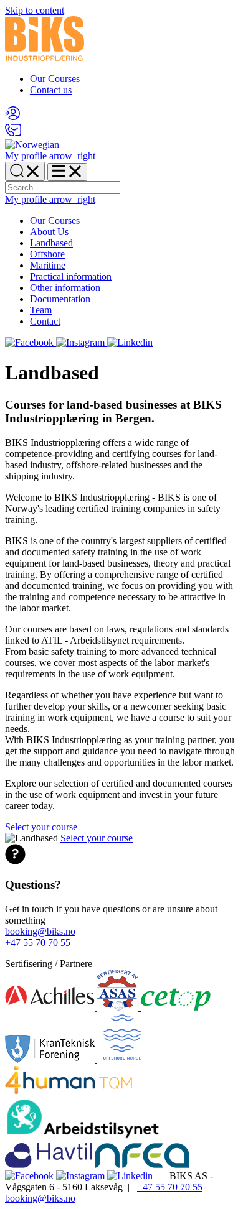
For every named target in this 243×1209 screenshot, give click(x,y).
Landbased (51, 243)
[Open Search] (25, 171)
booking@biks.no (40, 931)
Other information (65, 287)
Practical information (71, 276)
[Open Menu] (67, 172)
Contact (45, 321)
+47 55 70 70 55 (37, 942)
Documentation (60, 299)
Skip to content (34, 10)
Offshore (47, 254)
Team (41, 310)
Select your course (41, 827)
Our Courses (55, 78)
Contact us (51, 90)
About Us (49, 231)
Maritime (47, 265)
